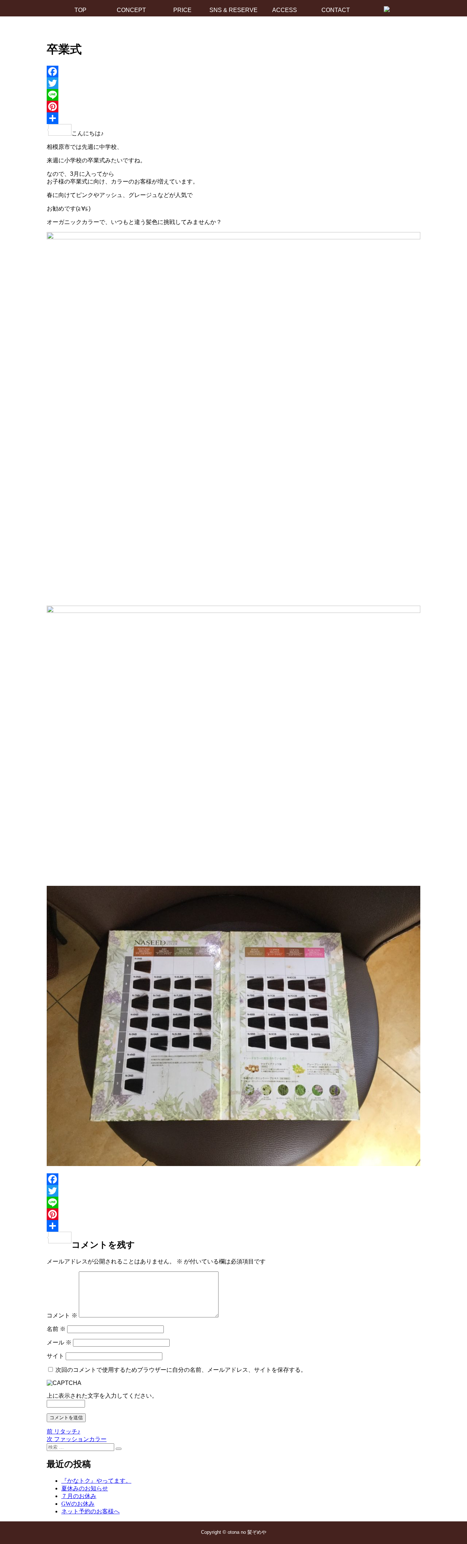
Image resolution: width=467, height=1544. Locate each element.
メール (59, 1342)
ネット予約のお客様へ (90, 1511)
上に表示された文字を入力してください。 (102, 1396)
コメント (62, 1315)
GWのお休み (77, 1504)
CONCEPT (131, 10)
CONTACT (335, 10)
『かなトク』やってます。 (96, 1481)
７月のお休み (78, 1496)
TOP (80, 10)
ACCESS (284, 10)
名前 (56, 1329)
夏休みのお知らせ (84, 1488)
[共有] (233, 118)
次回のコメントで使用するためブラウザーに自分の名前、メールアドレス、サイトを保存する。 (180, 1370)
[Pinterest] (233, 106)
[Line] (233, 95)
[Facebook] (233, 71)
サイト (55, 1356)
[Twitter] (233, 83)
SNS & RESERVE (233, 10)
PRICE (182, 10)
